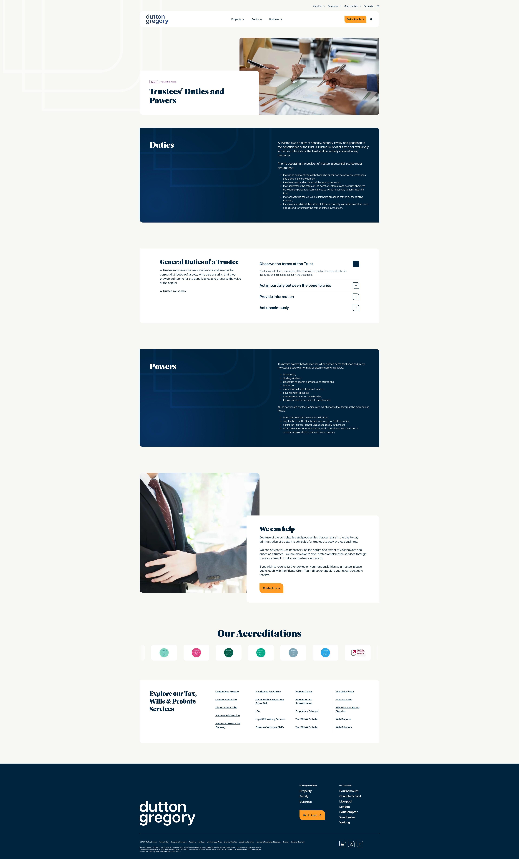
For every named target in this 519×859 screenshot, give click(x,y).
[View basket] (377, 6)
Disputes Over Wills (226, 707)
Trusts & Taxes (344, 699)
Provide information (277, 296)
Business (274, 19)
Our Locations (351, 6)
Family (255, 19)
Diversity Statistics (230, 842)
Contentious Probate (227, 691)
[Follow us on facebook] (360, 844)
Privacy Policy (164, 842)
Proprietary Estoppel (306, 711)
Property (236, 19)
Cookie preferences (297, 842)
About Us (318, 6)
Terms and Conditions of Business (268, 842)
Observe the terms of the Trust (286, 263)
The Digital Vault (345, 691)
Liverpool (345, 801)
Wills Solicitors (344, 727)
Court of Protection (226, 699)
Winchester (347, 817)
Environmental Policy (214, 842)
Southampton (348, 812)
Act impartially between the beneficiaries (295, 285)
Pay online (369, 6)
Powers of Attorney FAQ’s (269, 727)
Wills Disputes (343, 719)
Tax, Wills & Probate (169, 82)
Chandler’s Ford (350, 796)
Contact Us (270, 588)
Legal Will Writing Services (270, 719)
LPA (257, 711)
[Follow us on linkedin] (342, 844)
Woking (344, 822)
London (344, 807)
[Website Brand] (157, 19)
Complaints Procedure (179, 842)
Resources (333, 6)
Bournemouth (348, 791)
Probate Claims (303, 691)
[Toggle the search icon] (371, 19)
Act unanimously (274, 307)
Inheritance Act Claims (268, 691)
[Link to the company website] (164, 652)
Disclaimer (192, 842)
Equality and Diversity (246, 842)
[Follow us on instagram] (351, 844)
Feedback (201, 842)
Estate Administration (227, 715)
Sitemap (286, 842)
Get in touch (354, 19)
